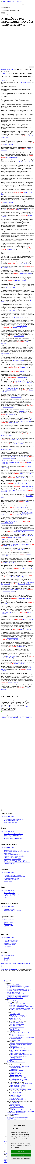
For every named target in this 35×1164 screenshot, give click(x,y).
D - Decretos (13, 1028)
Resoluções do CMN (15, 1067)
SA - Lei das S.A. (15, 1034)
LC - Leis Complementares (17, 1024)
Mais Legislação (8, 881)
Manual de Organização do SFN (12, 859)
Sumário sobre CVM (15, 1092)
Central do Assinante (9, 909)
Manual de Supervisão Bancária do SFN (14, 860)
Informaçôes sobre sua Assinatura (12, 910)
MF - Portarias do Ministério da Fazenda (20, 1089)
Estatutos (9, 1060)
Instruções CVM (14, 1094)
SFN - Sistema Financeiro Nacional (19, 1032)
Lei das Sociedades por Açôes (11, 879)
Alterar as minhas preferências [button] (21, 1158)
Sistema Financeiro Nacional (11, 878)
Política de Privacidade (6, 963)
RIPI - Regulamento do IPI (17, 1047)
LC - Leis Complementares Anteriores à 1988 (22, 1006)
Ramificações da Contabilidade (15, 998)
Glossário (6, 1153)
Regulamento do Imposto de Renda (13, 850)
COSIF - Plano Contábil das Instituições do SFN (19, 989)
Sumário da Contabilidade (14, 985)
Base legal (25, 963)
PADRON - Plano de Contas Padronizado (18, 990)
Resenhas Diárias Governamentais (12, 838)
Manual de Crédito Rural (10, 857)
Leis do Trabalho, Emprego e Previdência (14, 876)
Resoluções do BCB (15, 1073)
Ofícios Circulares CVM (16, 1098)
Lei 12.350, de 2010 (6, 612)
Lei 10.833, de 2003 (24, 82)
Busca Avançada (8, 924)
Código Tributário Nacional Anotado (13, 875)
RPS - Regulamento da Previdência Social (21, 1054)
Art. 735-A (4, 460)
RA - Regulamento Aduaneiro (18, 1048)
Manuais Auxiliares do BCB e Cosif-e (20, 1080)
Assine (5, 7)
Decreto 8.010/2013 (8, 144)
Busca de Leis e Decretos (16, 1022)
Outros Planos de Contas (10, 822)
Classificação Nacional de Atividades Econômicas (17, 862)
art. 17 (3, 531)
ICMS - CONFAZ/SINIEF (17, 1035)
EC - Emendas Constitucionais (18, 1005)
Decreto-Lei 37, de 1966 (12, 388)
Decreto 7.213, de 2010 (12, 157)
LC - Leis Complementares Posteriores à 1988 (22, 1008)
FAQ (5, 928)
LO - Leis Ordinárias (15, 1025)
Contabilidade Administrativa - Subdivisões (18, 995)
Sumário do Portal (8, 922)
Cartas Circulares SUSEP (17, 1107)
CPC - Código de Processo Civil (18, 1015)
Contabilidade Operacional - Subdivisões (17, 996)
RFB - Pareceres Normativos (17, 1086)
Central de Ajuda (8, 925)
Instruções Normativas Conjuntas (18, 1079)
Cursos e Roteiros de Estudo (11, 894)
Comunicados (14, 1069)
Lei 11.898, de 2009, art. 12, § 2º (13, 521)
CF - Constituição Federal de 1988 (19, 1003)
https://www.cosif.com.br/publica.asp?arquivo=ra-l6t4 (14, 707)
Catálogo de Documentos (10, 863)
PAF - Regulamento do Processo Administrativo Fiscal (18, 1056)
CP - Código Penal (15, 1018)
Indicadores (7, 1162)
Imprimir (32, 66)
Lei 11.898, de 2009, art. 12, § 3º (25, 530)
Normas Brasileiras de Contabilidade (13, 834)
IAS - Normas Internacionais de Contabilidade (19, 987)
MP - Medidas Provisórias (17, 1027)
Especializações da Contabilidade (15, 993)
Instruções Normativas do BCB (18, 1078)
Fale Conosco (7, 946)
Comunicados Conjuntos (16, 1070)
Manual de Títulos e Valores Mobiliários (14, 856)
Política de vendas (17, 963)
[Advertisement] (17, 46)
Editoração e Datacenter (10, 943)
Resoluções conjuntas (15, 1075)
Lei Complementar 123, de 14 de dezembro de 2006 (17, 489)
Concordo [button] (21, 1151)
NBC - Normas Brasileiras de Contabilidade (18, 986)
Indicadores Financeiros (10, 896)
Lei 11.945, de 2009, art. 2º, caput (20, 544)
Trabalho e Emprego (15, 1038)
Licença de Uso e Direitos (10, 941)
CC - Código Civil (15, 1014)
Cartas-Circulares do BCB (17, 1076)
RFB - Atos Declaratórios (17, 1088)
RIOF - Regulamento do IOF (17, 1053)
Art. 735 (3, 80)
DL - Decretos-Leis (15, 1030)
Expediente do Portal (9, 944)
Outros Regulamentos (16, 1059)
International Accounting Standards (13, 835)
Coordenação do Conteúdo (11, 940)
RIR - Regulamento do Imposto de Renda (21, 1043)
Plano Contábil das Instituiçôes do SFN (14, 819)
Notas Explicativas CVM (16, 1095)
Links (5, 897)
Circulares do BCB (15, 1072)
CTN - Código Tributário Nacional (19, 1017)
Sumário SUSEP (14, 1102)
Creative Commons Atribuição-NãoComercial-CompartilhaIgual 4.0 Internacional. (17, 716)
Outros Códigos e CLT (16, 1019)
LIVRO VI (3, 73)
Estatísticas (7, 960)
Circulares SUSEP (15, 1105)
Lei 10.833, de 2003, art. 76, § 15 (19, 456)
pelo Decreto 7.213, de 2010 (20, 443)
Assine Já (6, 958)
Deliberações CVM (15, 1096)
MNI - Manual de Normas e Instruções (17, 1120)
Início (5, 1159)
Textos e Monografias (9, 893)
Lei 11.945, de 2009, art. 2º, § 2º (18, 589)
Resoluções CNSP (15, 1104)
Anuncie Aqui (7, 959)
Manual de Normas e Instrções (12, 854)
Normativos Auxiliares (9, 837)
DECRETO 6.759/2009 (7, 69)
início (2, 14)
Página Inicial (7, 980)
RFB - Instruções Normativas (17, 1085)
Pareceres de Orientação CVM (18, 1099)
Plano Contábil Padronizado (11, 820)
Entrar (3, 13)
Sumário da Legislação (13, 1001)
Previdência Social (15, 1040)
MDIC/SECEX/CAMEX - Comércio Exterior (22, 1037)
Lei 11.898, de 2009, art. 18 (26, 535)
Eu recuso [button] (21, 1155)
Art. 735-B (4, 540)
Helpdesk (6, 927)
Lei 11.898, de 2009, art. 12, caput (10, 462)
